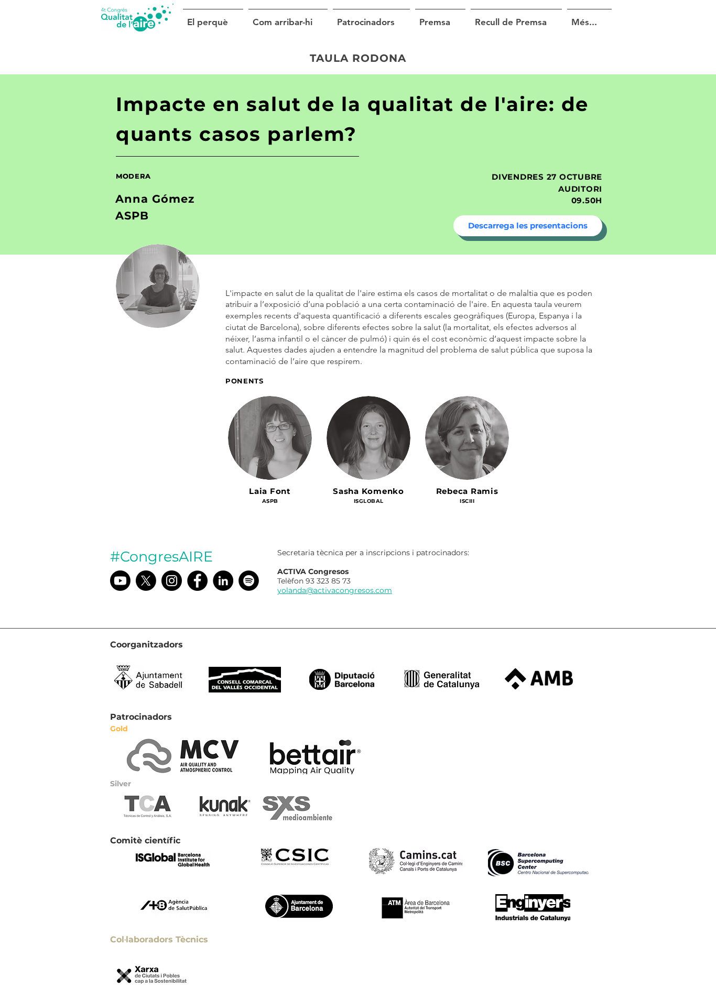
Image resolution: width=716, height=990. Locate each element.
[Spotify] (248, 580)
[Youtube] (120, 580)
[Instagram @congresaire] (171, 580)
